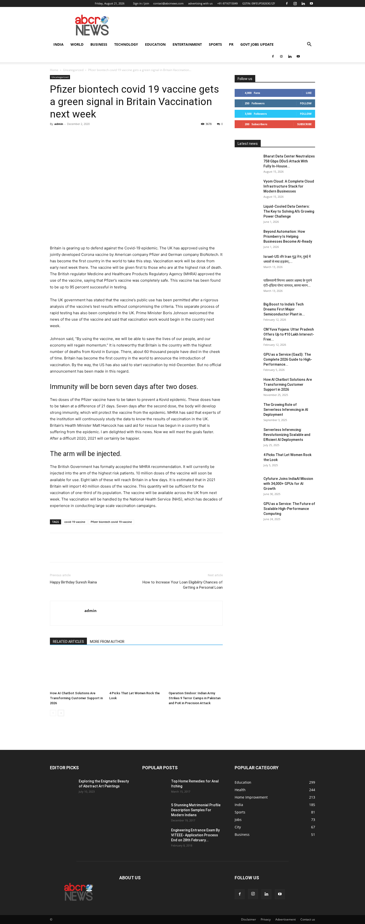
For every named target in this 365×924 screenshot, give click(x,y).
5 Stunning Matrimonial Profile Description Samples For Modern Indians (195, 810)
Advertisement (285, 919)
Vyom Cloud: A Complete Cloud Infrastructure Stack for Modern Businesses (288, 186)
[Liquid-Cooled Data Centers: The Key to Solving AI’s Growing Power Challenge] (247, 212)
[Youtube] (311, 3)
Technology (126, 44)
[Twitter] (66, 135)
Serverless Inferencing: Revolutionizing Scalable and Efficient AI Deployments (286, 435)
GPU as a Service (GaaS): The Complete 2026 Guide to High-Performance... (287, 359)
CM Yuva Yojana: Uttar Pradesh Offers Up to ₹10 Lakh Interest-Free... (288, 334)
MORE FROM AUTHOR (107, 642)
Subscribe (304, 124)
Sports (215, 44)
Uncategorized (73, 70)
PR (231, 44)
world (77, 44)
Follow (306, 103)
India (58, 44)
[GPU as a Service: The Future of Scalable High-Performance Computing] (247, 510)
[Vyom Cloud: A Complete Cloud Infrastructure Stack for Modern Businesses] (247, 187)
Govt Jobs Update (257, 44)
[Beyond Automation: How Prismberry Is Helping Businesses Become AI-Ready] (247, 237)
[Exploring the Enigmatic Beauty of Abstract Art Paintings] (62, 787)
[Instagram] (295, 3)
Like (309, 93)
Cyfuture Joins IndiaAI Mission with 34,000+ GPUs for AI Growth (288, 484)
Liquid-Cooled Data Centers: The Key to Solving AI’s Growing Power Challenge (288, 211)
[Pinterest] (78, 135)
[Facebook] (287, 3)
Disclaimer (248, 919)
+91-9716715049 (227, 3)
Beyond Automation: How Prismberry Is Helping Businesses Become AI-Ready (287, 236)
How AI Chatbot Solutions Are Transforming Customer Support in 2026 (76, 698)
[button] (309, 44)
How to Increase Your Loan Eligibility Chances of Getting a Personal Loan (183, 585)
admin (58, 124)
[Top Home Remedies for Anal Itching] (154, 787)
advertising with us (200, 3)
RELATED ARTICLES (68, 642)
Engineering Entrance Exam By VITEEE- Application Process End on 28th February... (195, 835)
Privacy (266, 919)
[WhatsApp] (89, 135)
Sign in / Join (141, 3)
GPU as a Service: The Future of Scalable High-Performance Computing (289, 509)
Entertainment (187, 44)
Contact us (307, 919)
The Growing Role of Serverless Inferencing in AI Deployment (285, 410)
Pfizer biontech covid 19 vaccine (111, 522)
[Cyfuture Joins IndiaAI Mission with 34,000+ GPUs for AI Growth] (247, 485)
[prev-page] (53, 713)
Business (98, 44)
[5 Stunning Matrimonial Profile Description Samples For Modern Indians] (154, 811)
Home (54, 70)
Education (155, 44)
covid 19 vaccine (74, 522)
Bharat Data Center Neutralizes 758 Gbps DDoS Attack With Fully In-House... (289, 161)
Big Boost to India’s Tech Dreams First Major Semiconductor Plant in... (284, 309)
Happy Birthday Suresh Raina (73, 582)
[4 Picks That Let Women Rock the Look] (136, 670)
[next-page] (61, 713)
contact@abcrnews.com (168, 3)
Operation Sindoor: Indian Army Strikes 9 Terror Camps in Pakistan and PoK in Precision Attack (194, 698)
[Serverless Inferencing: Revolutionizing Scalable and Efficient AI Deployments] (247, 436)
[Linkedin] (303, 3)
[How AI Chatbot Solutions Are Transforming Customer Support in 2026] (77, 670)
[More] (101, 135)
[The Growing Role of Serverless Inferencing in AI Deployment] (247, 411)
